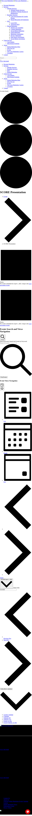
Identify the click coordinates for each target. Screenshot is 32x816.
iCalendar (6, 716)
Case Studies (10, 42)
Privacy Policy (8, 807)
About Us (6, 800)
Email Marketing (15, 32)
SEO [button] (8, 70)
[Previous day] (18, 529)
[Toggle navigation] (27, 1)
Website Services (12, 8)
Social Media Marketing (17, 31)
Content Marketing (16, 29)
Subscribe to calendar (6, 689)
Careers (6, 803)
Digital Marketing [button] (12, 72)
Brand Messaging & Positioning (20, 19)
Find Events (4, 377)
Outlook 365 (7, 718)
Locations (10, 53)
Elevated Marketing (9, 5)
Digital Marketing (12, 26)
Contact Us (7, 798)
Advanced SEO (15, 24)
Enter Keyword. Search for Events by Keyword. (13, 341)
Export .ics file (8, 721)
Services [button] (6, 66)
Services (6, 7)
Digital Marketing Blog (13, 47)
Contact (6, 55)
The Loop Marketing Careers (15, 51)
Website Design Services (18, 10)
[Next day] (18, 574)
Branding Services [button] (12, 69)
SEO (8, 21)
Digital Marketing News (10, 804)
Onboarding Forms (9, 806)
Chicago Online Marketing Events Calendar (16, 801)
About (5, 45)
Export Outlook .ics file (10, 722)
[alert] (16, 266)
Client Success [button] (8, 74)
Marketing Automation (17, 34)
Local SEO (14, 23)
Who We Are (10, 48)
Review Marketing (16, 35)
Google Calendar (8, 714)
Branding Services (12, 15)
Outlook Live (7, 719)
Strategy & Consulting (17, 27)
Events (9, 50)
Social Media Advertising (18, 39)
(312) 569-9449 (4, 61)
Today (2, 577)
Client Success (8, 40)
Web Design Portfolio (13, 43)
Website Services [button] (12, 67)
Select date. (16, 587)
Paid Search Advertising (17, 37)
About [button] (5, 78)
